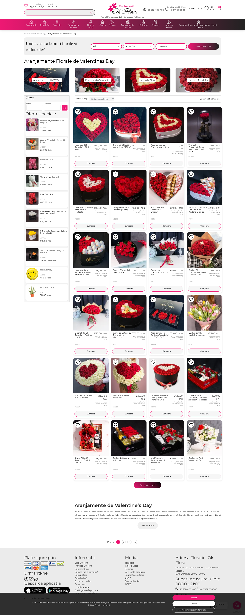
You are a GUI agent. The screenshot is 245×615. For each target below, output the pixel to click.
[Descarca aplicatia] (35, 590)
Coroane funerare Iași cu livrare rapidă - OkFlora (199, 26)
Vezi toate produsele (135, 572)
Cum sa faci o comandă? (87, 572)
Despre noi (80, 584)
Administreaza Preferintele (194, 610)
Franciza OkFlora (83, 566)
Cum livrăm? (81, 578)
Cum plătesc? (81, 575)
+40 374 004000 (177, 10)
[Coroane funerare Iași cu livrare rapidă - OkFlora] (199, 22)
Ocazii (102, 25)
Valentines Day (38, 33)
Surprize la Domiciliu (73, 26)
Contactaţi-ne (82, 569)
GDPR (128, 584)
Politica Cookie (94, 605)
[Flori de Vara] (91, 22)
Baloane (144, 25)
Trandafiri (45, 25)
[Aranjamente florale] (128, 22)
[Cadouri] (155, 22)
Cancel (194, 604)
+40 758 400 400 (155, 10)
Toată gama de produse (86, 590)
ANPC (128, 578)
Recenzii (129, 569)
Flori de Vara (90, 26)
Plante (112, 25)
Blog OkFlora (81, 563)
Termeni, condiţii (83, 581)
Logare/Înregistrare (134, 575)
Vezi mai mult (147, 485)
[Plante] (112, 22)
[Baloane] (144, 22)
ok (64, 108)
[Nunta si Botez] (169, 22)
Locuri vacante (82, 587)
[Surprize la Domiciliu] (73, 22)
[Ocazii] (102, 22)
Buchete (57, 25)
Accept (194, 598)
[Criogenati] (31, 22)
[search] (92, 12)
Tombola (129, 563)
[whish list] (207, 9)
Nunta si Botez (169, 26)
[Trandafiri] (44, 22)
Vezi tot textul (148, 525)
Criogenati (31, 25)
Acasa (27, 33)
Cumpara (91, 163)
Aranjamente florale (127, 26)
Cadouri (155, 25)
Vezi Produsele (203, 46)
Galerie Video (131, 566)
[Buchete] (57, 22)
